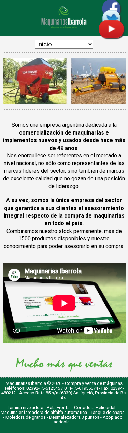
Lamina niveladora (25, 407)
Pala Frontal (59, 407)
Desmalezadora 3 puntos (74, 417)
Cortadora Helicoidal (94, 407)
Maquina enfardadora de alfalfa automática (44, 412)
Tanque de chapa (107, 412)
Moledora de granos (25, 417)
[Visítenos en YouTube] (111, 36)
